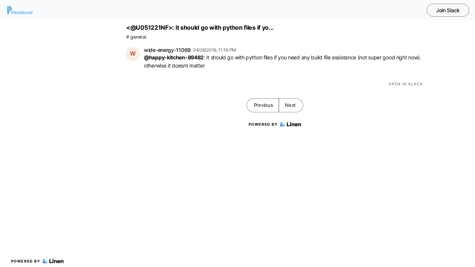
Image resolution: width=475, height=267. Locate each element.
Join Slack (448, 10)
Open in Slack (406, 84)
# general (136, 37)
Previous (263, 105)
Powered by (25, 261)
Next (290, 105)
